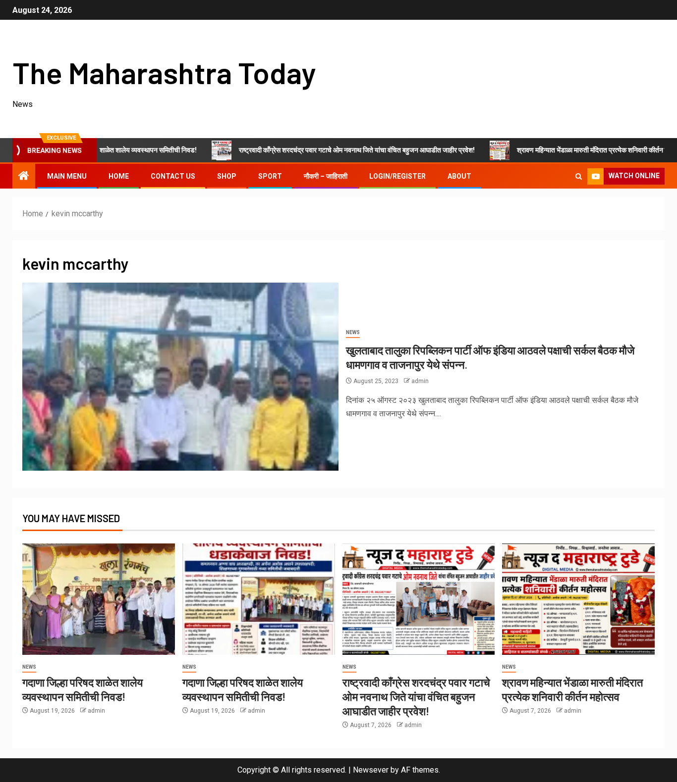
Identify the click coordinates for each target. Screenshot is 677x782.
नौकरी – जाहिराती (325, 176)
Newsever (371, 770)
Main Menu (67, 176)
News (353, 332)
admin (420, 381)
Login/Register (397, 176)
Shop (226, 176)
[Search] (578, 176)
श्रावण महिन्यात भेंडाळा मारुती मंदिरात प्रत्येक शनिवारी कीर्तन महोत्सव (571, 150)
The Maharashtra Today (164, 72)
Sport (270, 176)
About (459, 176)
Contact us (173, 176)
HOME (119, 176)
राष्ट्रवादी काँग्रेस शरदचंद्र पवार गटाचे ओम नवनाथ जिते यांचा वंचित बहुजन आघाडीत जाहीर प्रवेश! (328, 150)
